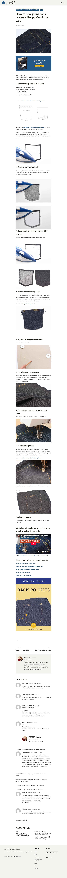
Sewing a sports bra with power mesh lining (42, 838)
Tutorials (36, 9)
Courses (36, 868)
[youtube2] (50, 852)
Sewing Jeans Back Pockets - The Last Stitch (32, 785)
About (35, 863)
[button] (64, 3)
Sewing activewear (39, 831)
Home (35, 854)
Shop (35, 865)
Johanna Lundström (29, 658)
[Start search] (61, 3)
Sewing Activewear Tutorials (42, 833)
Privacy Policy (37, 857)
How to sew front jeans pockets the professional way (29, 566)
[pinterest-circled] (56, 852)
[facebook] (53, 852)
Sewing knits (38, 834)
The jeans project (28, 9)
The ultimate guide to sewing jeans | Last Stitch (33, 749)
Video (41, 9)
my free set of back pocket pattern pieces (33, 127)
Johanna (38, 737)
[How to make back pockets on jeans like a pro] (33, 190)
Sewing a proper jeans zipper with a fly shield (27, 569)
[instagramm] (47, 852)
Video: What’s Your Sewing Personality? (22, 835)
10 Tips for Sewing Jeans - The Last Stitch (31, 789)
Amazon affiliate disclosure (38, 860)
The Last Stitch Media (7, 856)
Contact (36, 851)
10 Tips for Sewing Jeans (28, 304)
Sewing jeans (19, 9)
